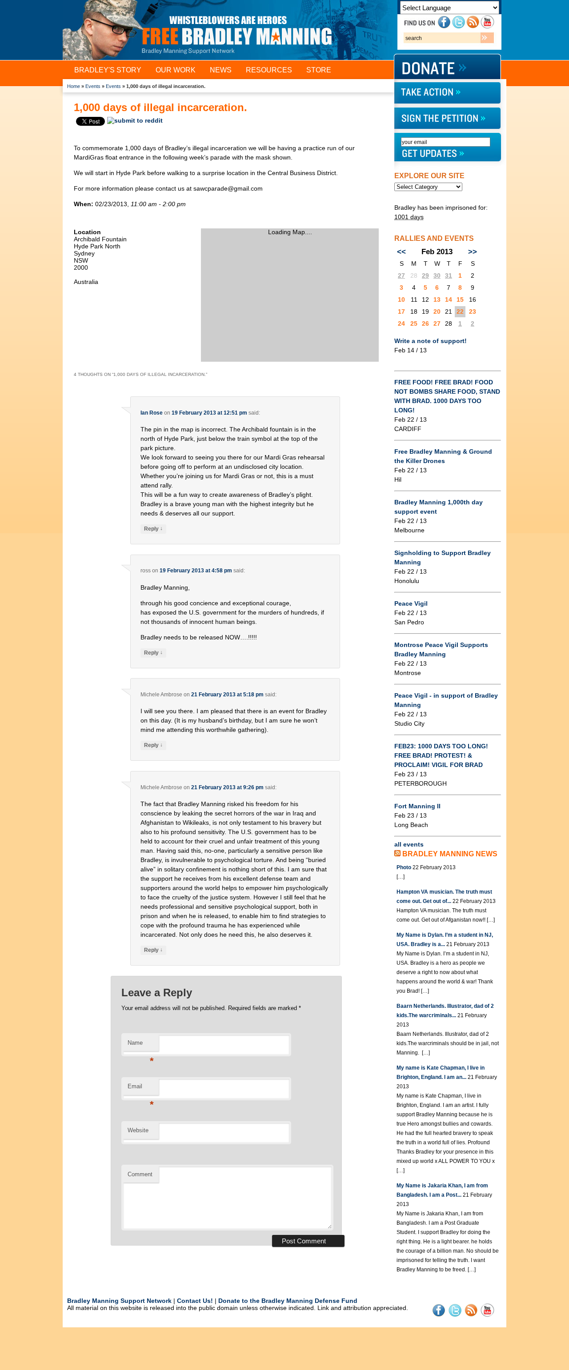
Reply (153, 528)
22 (460, 311)
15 (460, 299)
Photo (404, 867)
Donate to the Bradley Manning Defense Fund (287, 1300)
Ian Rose (151, 413)
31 (448, 275)
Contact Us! (195, 1300)
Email (141, 1089)
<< (401, 252)
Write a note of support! (430, 340)
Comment (140, 1174)
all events (409, 844)
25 (413, 323)
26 (425, 323)
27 (401, 275)
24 (401, 323)
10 (401, 299)
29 (425, 275)
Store (318, 70)
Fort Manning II (417, 806)
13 (437, 299)
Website (138, 1130)
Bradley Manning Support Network (119, 1300)
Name (141, 1045)
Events (92, 86)
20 (437, 311)
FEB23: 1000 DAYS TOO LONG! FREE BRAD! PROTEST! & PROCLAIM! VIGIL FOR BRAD (441, 755)
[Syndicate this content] (397, 854)
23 (472, 311)
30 (437, 275)
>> (472, 252)
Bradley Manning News (449, 854)
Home (73, 86)
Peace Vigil (411, 603)
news (221, 70)
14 (448, 299)
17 (401, 311)
